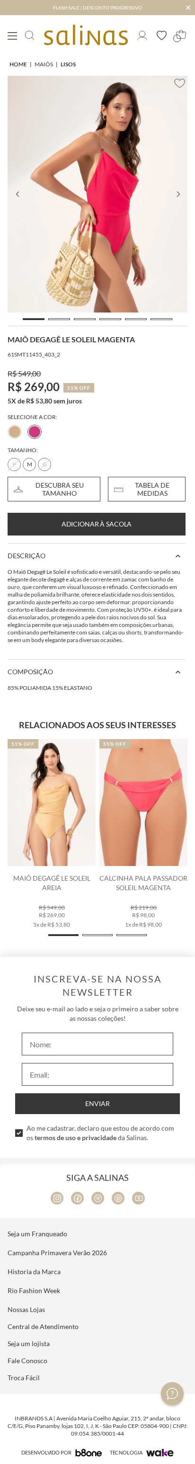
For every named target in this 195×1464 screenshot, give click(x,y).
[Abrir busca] (30, 35)
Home (18, 64)
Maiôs (44, 64)
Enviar (97, 1103)
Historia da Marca (34, 1272)
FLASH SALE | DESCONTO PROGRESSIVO (97, 7)
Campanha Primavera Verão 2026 (57, 1253)
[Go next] (177, 194)
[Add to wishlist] (180, 83)
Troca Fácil (24, 1378)
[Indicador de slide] (33, 319)
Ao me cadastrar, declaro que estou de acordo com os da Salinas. (100, 1133)
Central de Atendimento (43, 1326)
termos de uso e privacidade (75, 1138)
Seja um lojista (29, 1343)
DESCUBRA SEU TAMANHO (59, 489)
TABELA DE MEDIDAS (152, 489)
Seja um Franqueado (37, 1234)
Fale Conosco (27, 1361)
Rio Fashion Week (34, 1290)
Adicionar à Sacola (97, 524)
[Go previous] (17, 194)
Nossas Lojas (26, 1309)
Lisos (68, 64)
